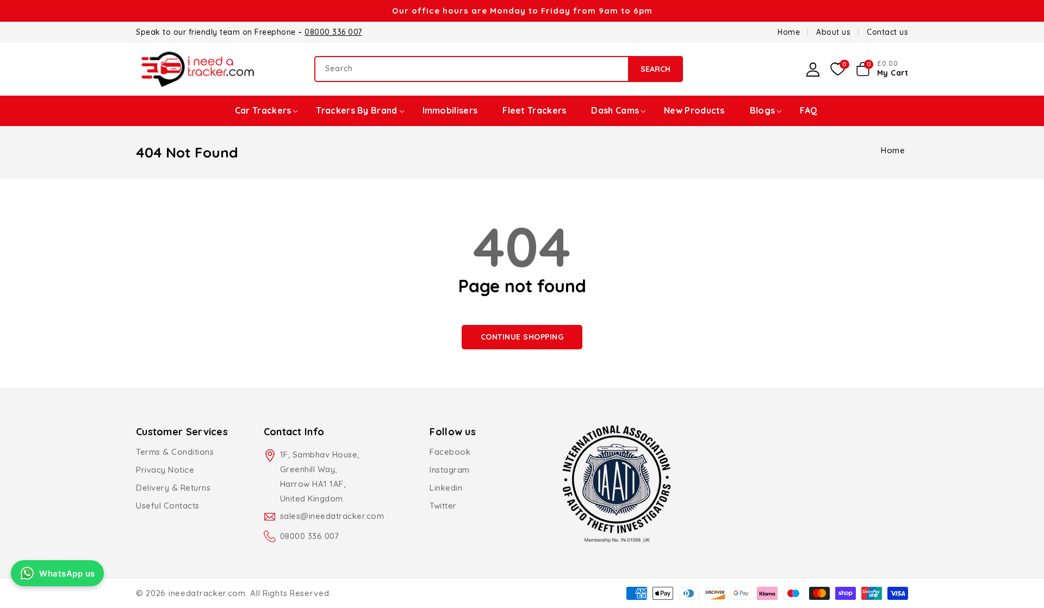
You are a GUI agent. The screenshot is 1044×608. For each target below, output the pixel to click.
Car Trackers (263, 110)
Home (893, 150)
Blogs (762, 110)
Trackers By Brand (356, 110)
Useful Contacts (168, 505)
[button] (882, 69)
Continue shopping (522, 337)
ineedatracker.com (207, 593)
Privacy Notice (165, 470)
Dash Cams (615, 110)
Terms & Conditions (175, 452)
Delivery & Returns (173, 487)
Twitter (443, 505)
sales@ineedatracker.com (332, 516)
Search (655, 69)
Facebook (450, 452)
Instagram (450, 470)
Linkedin (446, 487)
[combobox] (498, 69)
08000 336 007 (333, 32)
